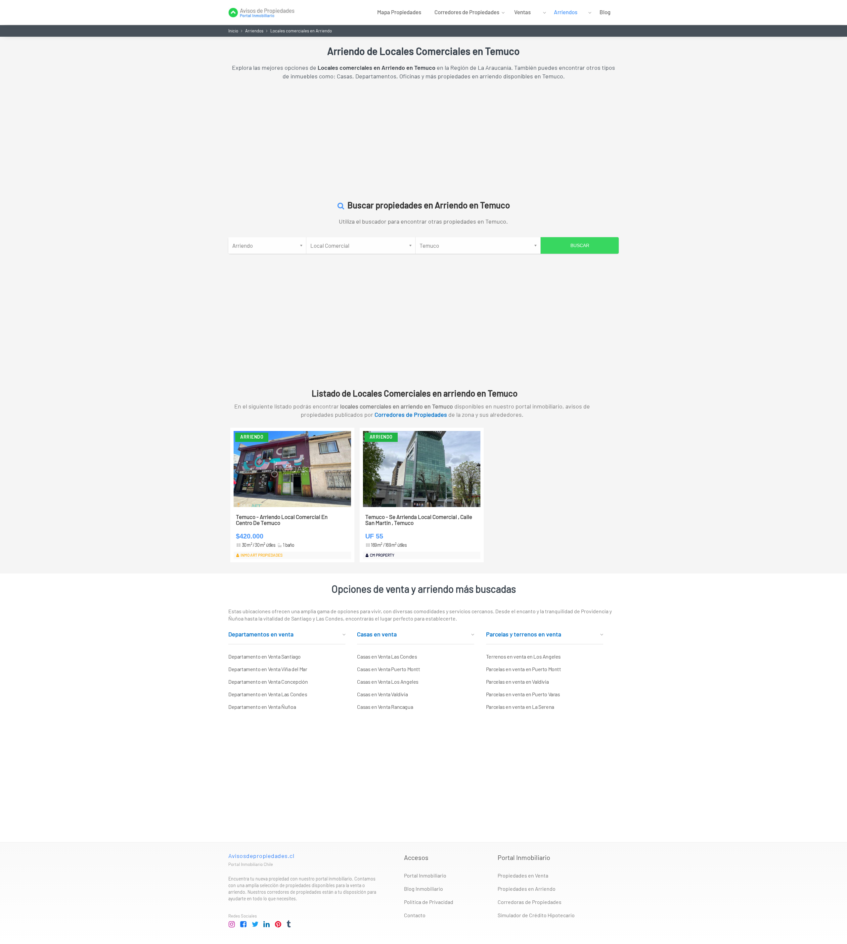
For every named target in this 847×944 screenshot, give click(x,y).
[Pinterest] (278, 924)
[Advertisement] (423, 136)
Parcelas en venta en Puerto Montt (523, 669)
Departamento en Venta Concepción (268, 681)
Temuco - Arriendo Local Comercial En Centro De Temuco (282, 520)
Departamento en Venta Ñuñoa (262, 707)
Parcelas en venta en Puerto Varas (523, 694)
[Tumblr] (289, 924)
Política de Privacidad (428, 902)
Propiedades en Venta (523, 875)
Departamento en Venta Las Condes (267, 694)
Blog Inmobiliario (423, 888)
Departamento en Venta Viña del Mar (267, 669)
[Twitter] (255, 924)
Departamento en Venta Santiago (264, 656)
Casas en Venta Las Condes (387, 656)
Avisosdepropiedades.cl (261, 855)
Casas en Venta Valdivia (382, 694)
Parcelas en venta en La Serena (520, 707)
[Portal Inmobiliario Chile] (261, 12)
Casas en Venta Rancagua (385, 707)
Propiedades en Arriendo (527, 888)
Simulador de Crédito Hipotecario (536, 915)
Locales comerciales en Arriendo (301, 30)
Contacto (414, 915)
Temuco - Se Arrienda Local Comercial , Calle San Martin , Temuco (418, 520)
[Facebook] (243, 924)
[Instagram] (232, 924)
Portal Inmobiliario (425, 875)
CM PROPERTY (382, 555)
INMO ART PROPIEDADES (262, 555)
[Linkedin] (266, 924)
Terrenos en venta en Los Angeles (523, 656)
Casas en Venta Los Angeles (388, 681)
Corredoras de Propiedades (529, 902)
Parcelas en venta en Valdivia (517, 681)
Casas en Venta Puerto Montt (388, 669)
